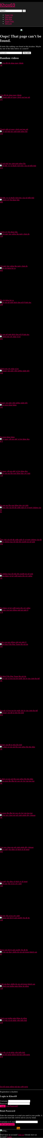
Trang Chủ (9, 15)
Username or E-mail (7, 1122)
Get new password (7, 1124)
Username (4, 1101)
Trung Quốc (9, 21)
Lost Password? (12, 1106)
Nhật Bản (8, 19)
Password (3, 1104)
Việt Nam (8, 17)
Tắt (18, 1128)
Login (3, 1106)
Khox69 (7, 5)
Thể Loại (8, 24)
